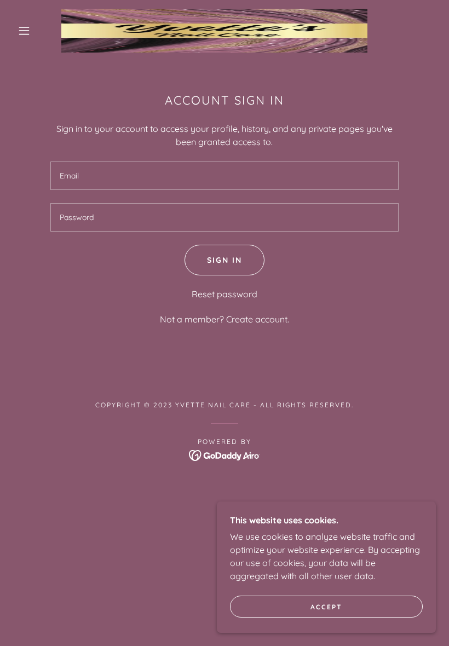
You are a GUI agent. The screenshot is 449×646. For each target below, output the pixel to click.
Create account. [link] (257, 319)
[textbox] (224, 176)
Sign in (224, 260)
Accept (326, 607)
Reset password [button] (224, 294)
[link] (214, 31)
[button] (24, 31)
